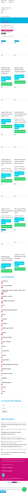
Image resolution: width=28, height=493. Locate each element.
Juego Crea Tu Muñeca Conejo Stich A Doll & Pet (7, 210)
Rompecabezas (5, 359)
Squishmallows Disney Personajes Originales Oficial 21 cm (11, 433)
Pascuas (3, 387)
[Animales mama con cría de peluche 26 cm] (11, 437)
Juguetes (3, 332)
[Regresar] (3, 19)
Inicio (2, 25)
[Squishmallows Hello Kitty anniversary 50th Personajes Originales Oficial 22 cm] (14, 442)
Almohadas (4, 323)
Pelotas (16, 168)
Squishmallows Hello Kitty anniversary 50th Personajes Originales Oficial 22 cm (14, 445)
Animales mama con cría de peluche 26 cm (13, 438)
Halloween (4, 378)
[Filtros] (2, 485)
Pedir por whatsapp (7, 84)
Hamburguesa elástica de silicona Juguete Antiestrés (6, 258)
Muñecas (3, 355)
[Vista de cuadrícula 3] (3, 34)
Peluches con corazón (6, 296)
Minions (3, 346)
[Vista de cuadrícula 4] (5, 34)
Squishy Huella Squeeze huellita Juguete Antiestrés (20, 69)
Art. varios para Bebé (6, 285)
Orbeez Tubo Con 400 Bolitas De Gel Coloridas (20, 256)
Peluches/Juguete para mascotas (9, 364)
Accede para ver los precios (6, 79)
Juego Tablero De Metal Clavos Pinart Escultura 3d (7, 114)
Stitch (3, 305)
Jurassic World (5, 350)
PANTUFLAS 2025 (6, 369)
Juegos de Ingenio (5, 217)
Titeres (3, 391)
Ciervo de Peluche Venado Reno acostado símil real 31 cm (13, 453)
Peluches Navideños (6, 382)
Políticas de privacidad (7, 470)
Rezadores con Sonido (6, 373)
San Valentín (4, 281)
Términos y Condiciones (7, 467)
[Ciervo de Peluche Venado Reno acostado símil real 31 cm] (14, 450)
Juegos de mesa (18, 120)
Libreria (3, 314)
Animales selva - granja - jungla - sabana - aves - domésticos (13, 290)
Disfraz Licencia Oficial (7, 328)
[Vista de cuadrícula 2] (2, 34)
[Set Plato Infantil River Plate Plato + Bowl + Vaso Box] (14, 422)
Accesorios (4, 319)
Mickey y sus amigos (6, 337)
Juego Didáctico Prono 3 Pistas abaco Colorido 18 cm (20, 114)
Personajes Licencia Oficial (8, 300)
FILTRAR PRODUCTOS (8, 30)
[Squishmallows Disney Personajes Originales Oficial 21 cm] (14, 430)
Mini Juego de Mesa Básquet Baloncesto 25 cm (20, 210)
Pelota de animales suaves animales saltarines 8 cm (19, 161)
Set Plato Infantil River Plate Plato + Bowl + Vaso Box (14, 425)
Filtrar (4, 411)
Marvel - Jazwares (6, 341)
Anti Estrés (8, 119)
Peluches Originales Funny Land (9, 310)
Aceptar (3, 491)
